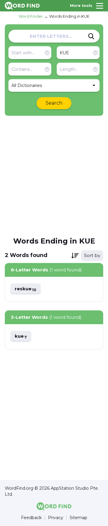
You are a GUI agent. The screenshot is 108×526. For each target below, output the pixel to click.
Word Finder (31, 16)
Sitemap (78, 518)
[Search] (91, 36)
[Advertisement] (54, 176)
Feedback (31, 518)
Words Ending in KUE (69, 16)
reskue (25, 289)
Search (54, 103)
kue (21, 336)
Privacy (55, 518)
